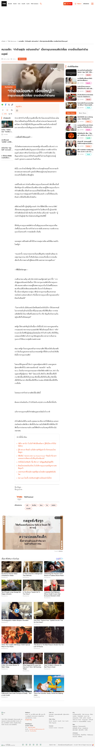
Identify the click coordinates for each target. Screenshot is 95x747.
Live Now (69, 4)
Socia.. (88, 146)
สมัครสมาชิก (86, 4)
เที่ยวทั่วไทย (83, 735)
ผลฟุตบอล (75, 726)
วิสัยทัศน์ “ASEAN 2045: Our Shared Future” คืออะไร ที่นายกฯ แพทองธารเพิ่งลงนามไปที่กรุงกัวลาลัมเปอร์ (37, 457)
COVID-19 (75, 721)
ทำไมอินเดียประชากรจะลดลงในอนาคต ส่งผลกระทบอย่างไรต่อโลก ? (85, 96)
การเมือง (75, 716)
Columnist (60, 728)
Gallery (89, 721)
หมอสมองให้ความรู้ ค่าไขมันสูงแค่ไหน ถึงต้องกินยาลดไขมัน (85, 126)
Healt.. (88, 83)
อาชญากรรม (75, 718)
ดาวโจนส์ (91, 720)
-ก (2, 110)
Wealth (55, 721)
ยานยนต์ (89, 718)
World (88, 75)
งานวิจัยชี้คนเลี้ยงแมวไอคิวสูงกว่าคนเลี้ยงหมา (84, 79)
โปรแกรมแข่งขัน (82, 726)
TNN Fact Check (77, 720)
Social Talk (86, 716)
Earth (88, 138)
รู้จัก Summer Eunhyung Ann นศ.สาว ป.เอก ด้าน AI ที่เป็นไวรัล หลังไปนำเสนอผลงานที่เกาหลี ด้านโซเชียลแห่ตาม (85, 151)
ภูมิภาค (84, 718)
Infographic (85, 720)
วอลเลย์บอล (85, 728)
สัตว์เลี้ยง (34, 505)
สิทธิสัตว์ (53, 505)
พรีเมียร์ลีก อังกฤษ (77, 728)
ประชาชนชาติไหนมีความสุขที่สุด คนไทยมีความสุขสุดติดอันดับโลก (37, 473)
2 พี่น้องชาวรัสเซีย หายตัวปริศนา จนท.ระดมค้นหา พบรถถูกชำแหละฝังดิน (7, 157)
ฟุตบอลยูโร (75, 730)
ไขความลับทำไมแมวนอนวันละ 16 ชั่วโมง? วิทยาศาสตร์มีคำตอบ (85, 104)
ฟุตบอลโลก (81, 730)
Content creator (53, 728)
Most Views (71, 113)
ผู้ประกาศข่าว (66, 714)
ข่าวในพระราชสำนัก (77, 714)
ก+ (12, 110)
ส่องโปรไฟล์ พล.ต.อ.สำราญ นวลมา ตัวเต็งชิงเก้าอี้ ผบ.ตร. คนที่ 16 (85, 118)
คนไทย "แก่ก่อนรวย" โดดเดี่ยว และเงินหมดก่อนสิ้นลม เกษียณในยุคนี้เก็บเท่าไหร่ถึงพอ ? (7, 131)
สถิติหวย (80, 736)
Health (59, 721)
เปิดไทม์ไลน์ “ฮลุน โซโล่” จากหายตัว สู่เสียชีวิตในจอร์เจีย (6, 149)
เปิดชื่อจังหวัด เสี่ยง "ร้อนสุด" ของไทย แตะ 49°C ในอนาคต (85, 134)
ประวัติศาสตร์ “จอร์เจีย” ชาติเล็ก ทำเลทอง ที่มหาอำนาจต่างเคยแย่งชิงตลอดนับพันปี (7, 141)
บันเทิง (80, 718)
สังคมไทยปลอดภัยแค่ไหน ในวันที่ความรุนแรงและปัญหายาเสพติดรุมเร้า (37, 467)
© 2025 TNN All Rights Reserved (82, 745)
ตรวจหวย (75, 736)
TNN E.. (88, 121)
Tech (88, 108)
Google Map (28, 720)
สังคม (41, 505)
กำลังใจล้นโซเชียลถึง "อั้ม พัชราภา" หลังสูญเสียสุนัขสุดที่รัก (35, 462)
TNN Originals (52, 723)
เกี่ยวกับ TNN (52, 745)
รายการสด (51, 714)
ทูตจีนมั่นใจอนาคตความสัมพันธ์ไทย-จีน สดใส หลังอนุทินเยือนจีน (84, 88)
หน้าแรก (3, 41)
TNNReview (90, 735)
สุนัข (27, 505)
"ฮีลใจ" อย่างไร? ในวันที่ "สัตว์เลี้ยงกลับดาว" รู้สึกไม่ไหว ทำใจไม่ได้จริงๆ (37, 444)
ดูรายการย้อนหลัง (58, 714)
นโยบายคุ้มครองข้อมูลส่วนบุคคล (65, 745)
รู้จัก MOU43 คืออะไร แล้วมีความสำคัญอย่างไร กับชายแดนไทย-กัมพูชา (37, 451)
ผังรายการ (51, 716)
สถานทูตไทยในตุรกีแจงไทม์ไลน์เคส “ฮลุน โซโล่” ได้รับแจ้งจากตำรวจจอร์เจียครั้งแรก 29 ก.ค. (84, 71)
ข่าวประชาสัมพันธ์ (82, 721)
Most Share (82, 113)
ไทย (47, 505)
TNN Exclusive (12, 41)
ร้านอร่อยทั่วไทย (76, 735)
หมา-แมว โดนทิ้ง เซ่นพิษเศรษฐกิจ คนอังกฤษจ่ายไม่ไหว (35, 478)
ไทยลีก (86, 730)
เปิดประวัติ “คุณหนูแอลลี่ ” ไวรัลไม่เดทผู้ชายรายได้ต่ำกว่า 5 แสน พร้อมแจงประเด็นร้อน (85, 142)
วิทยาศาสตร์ (80, 716)
